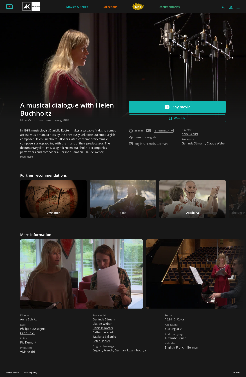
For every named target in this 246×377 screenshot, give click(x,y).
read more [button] (26, 156)
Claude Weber (216, 143)
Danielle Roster (103, 328)
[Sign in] (230, 7)
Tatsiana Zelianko (104, 337)
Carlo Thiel (27, 333)
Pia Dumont (28, 342)
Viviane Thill (28, 352)
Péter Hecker (101, 341)
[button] (238, 7)
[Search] (223, 7)
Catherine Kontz (104, 332)
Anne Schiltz (190, 134)
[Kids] (138, 6)
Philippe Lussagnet (33, 329)
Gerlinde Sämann (193, 143)
